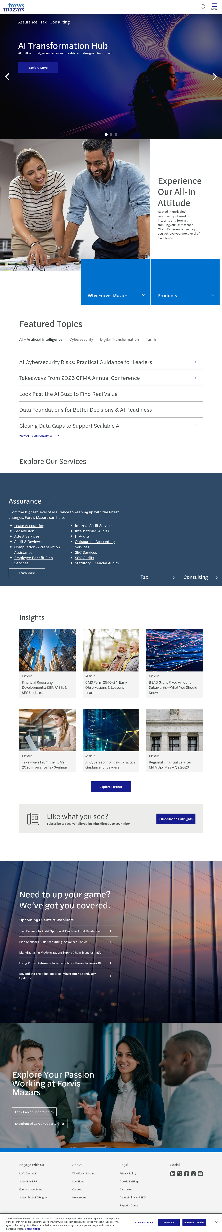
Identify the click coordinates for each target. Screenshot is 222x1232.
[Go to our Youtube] (200, 1173)
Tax (144, 577)
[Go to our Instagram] (193, 1173)
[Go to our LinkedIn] (172, 1173)
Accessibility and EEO (133, 1197)
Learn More (27, 572)
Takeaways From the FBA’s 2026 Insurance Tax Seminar (44, 764)
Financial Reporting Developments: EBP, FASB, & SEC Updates (44, 687)
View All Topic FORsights (35, 435)
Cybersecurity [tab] (81, 339)
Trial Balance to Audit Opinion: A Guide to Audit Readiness (59, 931)
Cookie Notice (32, 1228)
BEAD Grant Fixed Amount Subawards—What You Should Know (173, 687)
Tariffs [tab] (151, 339)
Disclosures (127, 1189)
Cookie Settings (129, 1181)
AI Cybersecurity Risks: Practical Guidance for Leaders (85, 362)
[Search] (204, 7)
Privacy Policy (128, 1173)
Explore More (38, 67)
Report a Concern (130, 1205)
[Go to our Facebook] (186, 1173)
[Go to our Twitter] (179, 1173)
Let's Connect (27, 1173)
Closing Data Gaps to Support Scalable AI (70, 425)
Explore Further (111, 786)
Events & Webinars (30, 1189)
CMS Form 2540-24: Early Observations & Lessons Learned (106, 687)
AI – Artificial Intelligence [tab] (40, 339)
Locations (78, 1181)
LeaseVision (24, 531)
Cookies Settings (144, 1222)
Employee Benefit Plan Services (33, 560)
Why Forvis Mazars (83, 1173)
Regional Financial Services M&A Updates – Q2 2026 (170, 764)
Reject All (169, 1222)
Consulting (195, 577)
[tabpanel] (111, 396)
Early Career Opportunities (34, 1112)
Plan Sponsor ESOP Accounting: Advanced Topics (53, 941)
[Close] (216, 1222)
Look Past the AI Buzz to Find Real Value (68, 394)
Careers (77, 1189)
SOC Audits (84, 557)
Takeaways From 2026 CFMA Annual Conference (79, 378)
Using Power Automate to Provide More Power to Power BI (60, 963)
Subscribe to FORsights (176, 819)
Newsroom (79, 1197)
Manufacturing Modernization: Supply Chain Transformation (61, 952)
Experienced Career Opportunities (40, 1123)
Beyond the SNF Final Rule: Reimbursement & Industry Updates (57, 975)
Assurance (25, 500)
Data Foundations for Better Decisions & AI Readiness (85, 409)
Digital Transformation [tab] (119, 339)
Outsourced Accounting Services (95, 544)
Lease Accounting (29, 525)
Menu (214, 9)
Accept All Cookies (194, 1222)
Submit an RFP (28, 1181)
